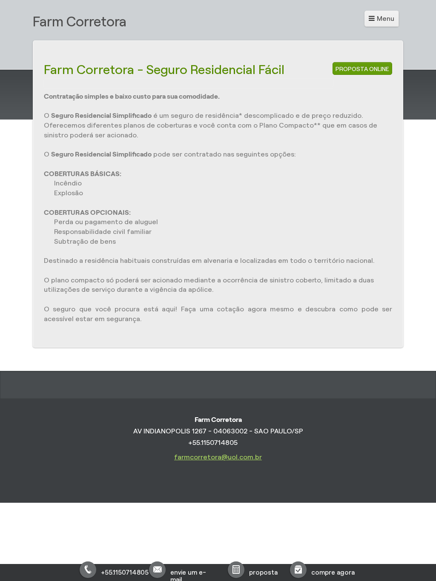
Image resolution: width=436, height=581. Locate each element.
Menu (385, 18)
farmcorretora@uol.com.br (218, 457)
